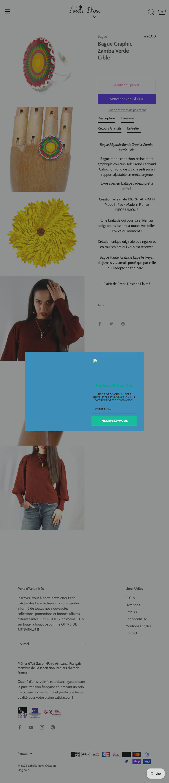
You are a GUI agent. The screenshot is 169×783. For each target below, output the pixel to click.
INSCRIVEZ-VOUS (114, 420)
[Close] (138, 357)
